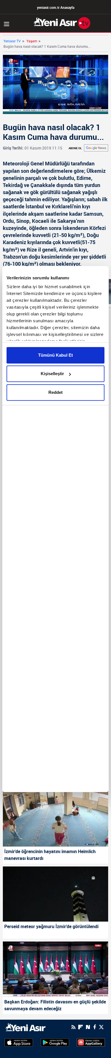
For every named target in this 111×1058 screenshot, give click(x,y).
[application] (55, 529)
